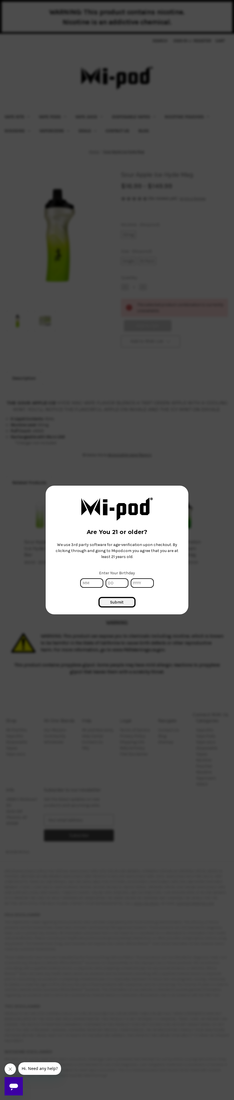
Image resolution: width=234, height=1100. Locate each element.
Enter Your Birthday (117, 573)
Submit (117, 602)
